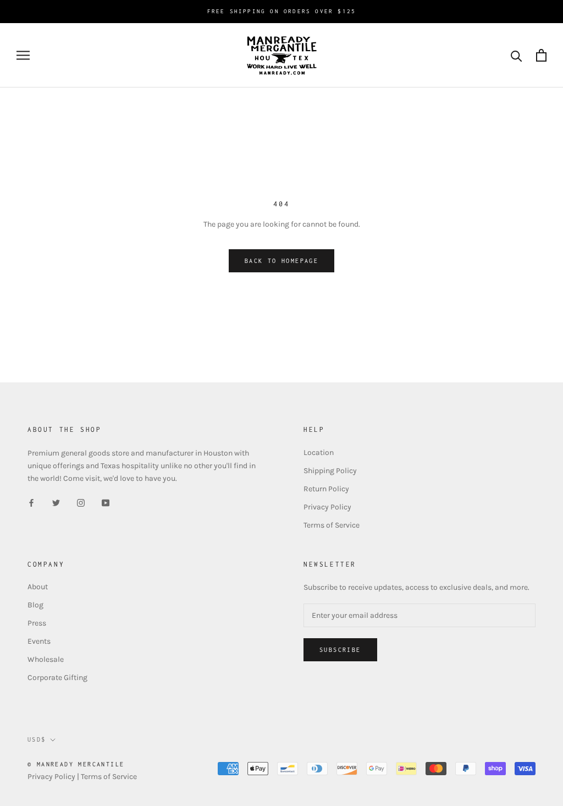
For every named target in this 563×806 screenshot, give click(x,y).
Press (36, 623)
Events (39, 641)
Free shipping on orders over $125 (281, 11)
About (37, 586)
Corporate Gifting (57, 677)
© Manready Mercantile (75, 764)
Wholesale (45, 659)
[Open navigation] (23, 55)
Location (318, 452)
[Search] (516, 55)
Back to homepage (281, 260)
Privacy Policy (327, 507)
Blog (35, 605)
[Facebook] (31, 502)
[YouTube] (105, 502)
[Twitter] (56, 502)
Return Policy (326, 489)
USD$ (36, 739)
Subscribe (340, 649)
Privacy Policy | (54, 776)
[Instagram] (81, 502)
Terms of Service (331, 525)
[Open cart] (541, 55)
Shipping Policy (330, 470)
